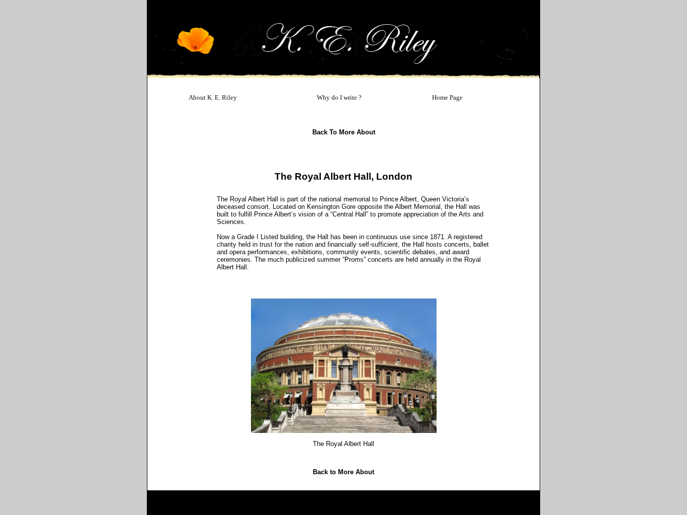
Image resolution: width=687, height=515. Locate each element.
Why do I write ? (339, 97)
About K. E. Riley (213, 97)
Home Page (447, 97)
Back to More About (343, 132)
